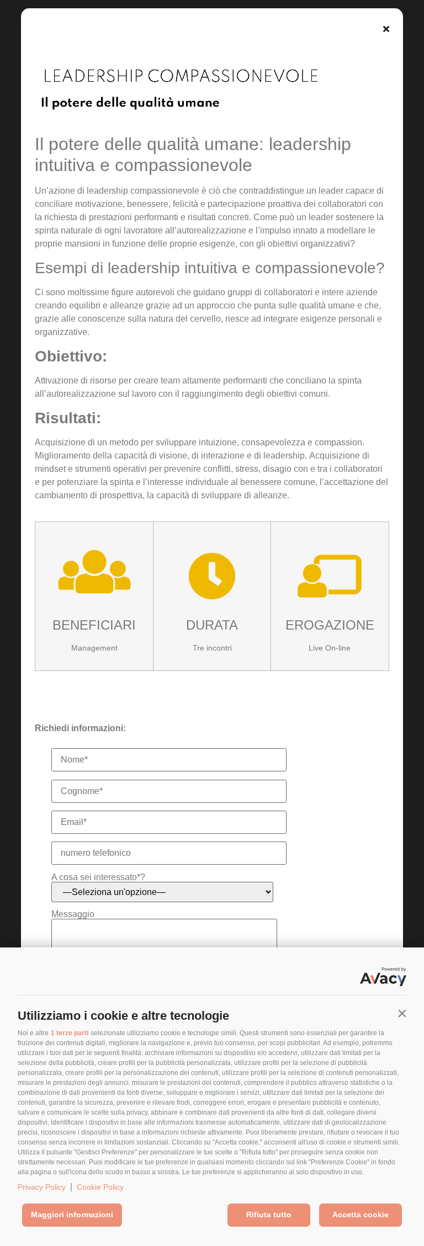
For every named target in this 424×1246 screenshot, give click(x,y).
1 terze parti (69, 1033)
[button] (402, 1013)
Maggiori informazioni (72, 1214)
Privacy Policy (42, 1187)
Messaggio (72, 914)
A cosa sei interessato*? (98, 877)
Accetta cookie (360, 1214)
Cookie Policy (100, 1187)
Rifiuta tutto (269, 1214)
